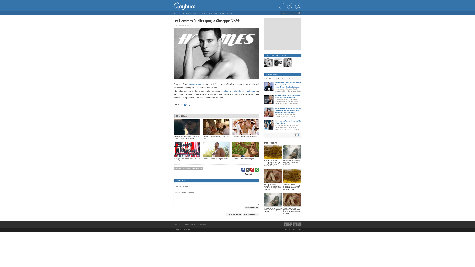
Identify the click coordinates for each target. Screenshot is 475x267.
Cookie (299, 230)
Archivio (291, 78)
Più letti (269, 78)
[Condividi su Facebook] (243, 170)
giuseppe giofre (197, 168)
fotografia (177, 168)
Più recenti (280, 78)
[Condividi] (257, 170)
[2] (186, 104)
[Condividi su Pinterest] (252, 170)
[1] (184, 104)
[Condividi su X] (248, 170)
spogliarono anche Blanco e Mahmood (238, 91)
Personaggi (186, 168)
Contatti (177, 224)
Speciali (186, 224)
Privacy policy (290, 230)
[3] (189, 104)
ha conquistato (195, 84)
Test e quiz (202, 224)
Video (193, 224)
